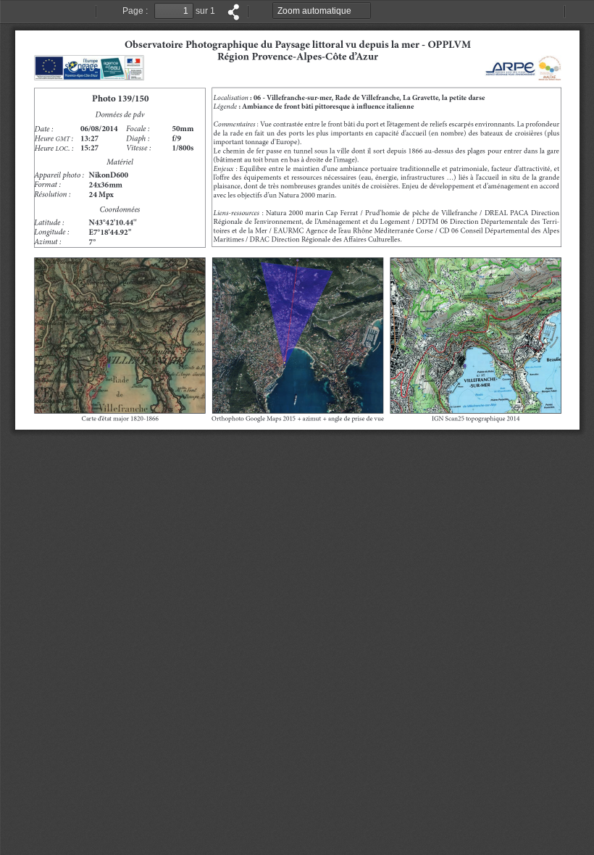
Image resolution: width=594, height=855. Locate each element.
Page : (135, 11)
